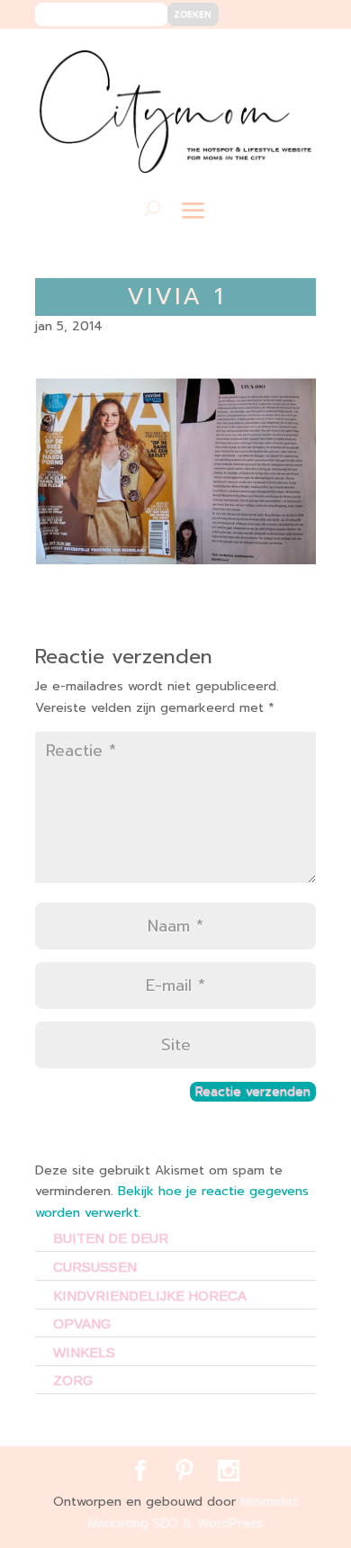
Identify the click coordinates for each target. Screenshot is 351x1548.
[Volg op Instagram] (291, 55)
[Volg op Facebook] (237, 55)
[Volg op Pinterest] (264, 55)
